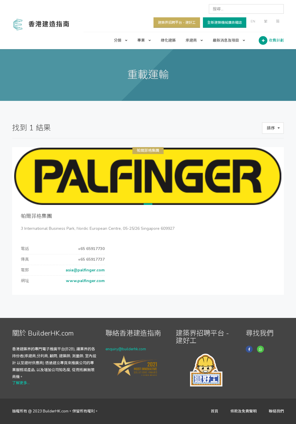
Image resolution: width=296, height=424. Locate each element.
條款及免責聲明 (243, 411)
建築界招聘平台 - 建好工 (177, 22)
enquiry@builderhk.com (126, 349)
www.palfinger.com (85, 281)
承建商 (192, 40)
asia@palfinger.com (84, 270)
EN (253, 21)
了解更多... (21, 383)
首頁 (214, 411)
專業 (141, 40)
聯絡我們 (276, 411)
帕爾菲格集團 (148, 150)
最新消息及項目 (226, 40)
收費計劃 (276, 40)
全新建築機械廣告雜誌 (224, 22)
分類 (118, 40)
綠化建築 (168, 40)
